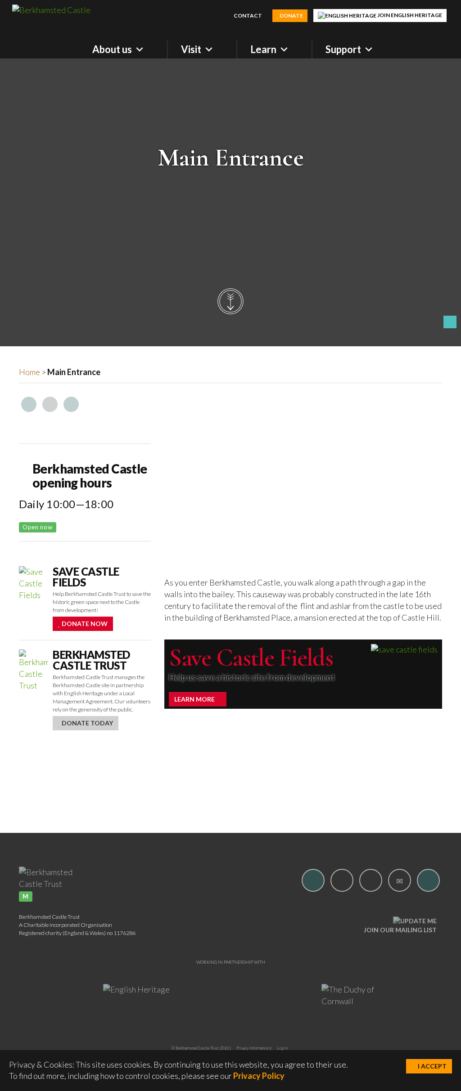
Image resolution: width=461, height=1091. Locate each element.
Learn (263, 49)
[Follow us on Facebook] (313, 880)
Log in (282, 1048)
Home (29, 372)
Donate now (84, 623)
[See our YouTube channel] (370, 880)
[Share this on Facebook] (28, 404)
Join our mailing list (400, 930)
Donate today (86, 723)
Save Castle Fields (251, 657)
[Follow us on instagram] (341, 880)
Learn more (195, 699)
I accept (431, 1066)
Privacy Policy (259, 1076)
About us (112, 49)
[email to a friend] (71, 404)
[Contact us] (399, 880)
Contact (247, 15)
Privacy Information (252, 1048)
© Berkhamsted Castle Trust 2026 (200, 1048)
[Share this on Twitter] (50, 404)
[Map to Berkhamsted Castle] (428, 880)
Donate (291, 15)
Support (343, 49)
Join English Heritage (409, 15)
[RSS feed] (335, 925)
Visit (191, 49)
